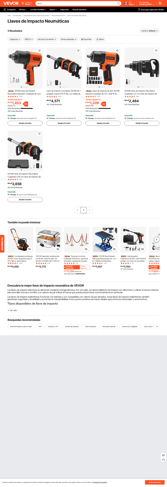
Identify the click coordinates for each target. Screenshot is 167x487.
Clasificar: (145, 31)
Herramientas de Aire (58, 15)
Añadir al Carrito (25, 123)
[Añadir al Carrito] (29, 249)
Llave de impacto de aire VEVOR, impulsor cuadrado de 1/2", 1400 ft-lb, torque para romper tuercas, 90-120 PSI (102, 94)
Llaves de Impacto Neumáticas (76, 15)
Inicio (9, 15)
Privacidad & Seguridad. (99, 482)
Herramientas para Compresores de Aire (36, 15)
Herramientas (17, 15)
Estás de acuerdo (155, 482)
